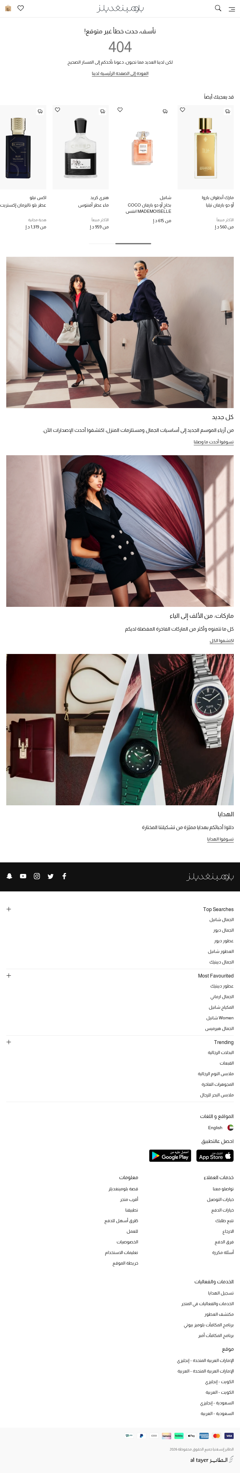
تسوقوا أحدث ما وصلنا (214, 441)
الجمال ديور (223, 930)
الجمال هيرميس (219, 1028)
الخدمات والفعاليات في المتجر (207, 1303)
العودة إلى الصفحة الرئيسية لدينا (120, 73)
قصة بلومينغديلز (123, 1188)
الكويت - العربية (220, 1392)
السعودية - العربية (217, 1413)
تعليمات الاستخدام (121, 1252)
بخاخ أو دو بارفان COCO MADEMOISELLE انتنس (148, 208)
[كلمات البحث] (218, 9)
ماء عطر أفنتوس (93, 204)
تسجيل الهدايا (221, 1292)
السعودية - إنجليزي (217, 1402)
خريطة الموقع (125, 1263)
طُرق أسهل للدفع (121, 1220)
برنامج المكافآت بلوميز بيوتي (209, 1324)
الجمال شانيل (221, 919)
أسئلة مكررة (223, 1252)
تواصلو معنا (223, 1188)
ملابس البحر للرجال (217, 1094)
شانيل (165, 197)
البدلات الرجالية (221, 1052)
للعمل (132, 1231)
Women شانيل (220, 1017)
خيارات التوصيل (220, 1199)
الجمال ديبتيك (221, 961)
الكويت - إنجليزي (219, 1381)
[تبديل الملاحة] (232, 9)
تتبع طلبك (224, 1220)
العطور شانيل (221, 951)
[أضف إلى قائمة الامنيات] (182, 110)
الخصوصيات (127, 1241)
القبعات (227, 1063)
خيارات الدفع (222, 1209)
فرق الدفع (224, 1241)
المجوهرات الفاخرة (218, 1084)
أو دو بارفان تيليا (220, 204)
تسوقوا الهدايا (220, 838)
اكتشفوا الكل (222, 640)
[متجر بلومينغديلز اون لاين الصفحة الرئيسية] (120, 8)
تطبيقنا (131, 1209)
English (215, 1127)
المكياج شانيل (221, 1007)
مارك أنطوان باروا (218, 197)
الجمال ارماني (222, 996)
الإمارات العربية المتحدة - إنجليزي (205, 1360)
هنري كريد (99, 197)
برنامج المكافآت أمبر (216, 1335)
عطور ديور (224, 940)
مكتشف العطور (219, 1314)
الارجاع (228, 1231)
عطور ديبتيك (222, 985)
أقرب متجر (129, 1199)
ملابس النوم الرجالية (216, 1073)
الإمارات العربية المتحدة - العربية (206, 1370)
